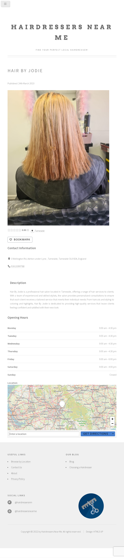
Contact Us (16, 467)
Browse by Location (21, 461)
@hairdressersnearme (26, 511)
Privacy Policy (18, 478)
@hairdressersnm (23, 502)
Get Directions (95, 434)
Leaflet (113, 429)
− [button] (112, 423)
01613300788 (17, 266)
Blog (71, 461)
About (14, 473)
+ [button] (112, 419)
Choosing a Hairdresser (80, 467)
